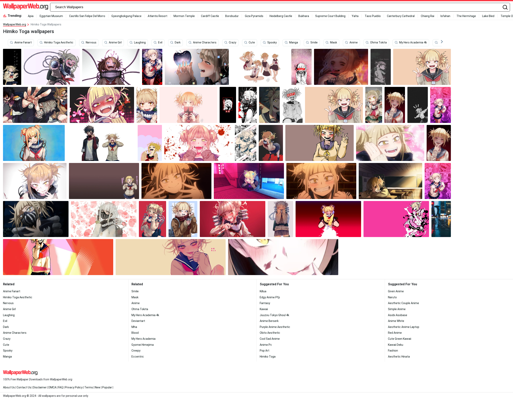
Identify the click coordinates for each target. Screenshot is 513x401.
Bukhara (303, 16)
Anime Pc (266, 344)
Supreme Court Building (330, 16)
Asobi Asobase (397, 315)
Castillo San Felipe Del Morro (87, 16)
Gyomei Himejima (142, 344)
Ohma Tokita (378, 42)
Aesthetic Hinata (399, 356)
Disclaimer (40, 387)
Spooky (272, 42)
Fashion (393, 350)
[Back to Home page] (25, 7)
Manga (293, 42)
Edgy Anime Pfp (270, 297)
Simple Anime (397, 309)
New (97, 387)
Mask (333, 42)
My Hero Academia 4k (413, 42)
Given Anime (396, 291)
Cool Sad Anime (270, 338)
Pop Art (264, 350)
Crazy (232, 42)
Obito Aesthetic (270, 332)
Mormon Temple (184, 16)
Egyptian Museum (51, 16)
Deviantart (138, 321)
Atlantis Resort (157, 16)
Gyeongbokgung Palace (126, 16)
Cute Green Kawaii (399, 338)
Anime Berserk (269, 321)
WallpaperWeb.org (14, 24)
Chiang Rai (427, 16)
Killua (263, 291)
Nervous (91, 42)
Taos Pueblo (373, 16)
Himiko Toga (268, 356)
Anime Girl (115, 42)
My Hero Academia (143, 338)
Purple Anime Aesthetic (275, 327)
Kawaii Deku (395, 344)
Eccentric (137, 356)
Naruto (392, 297)
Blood (135, 332)
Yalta (355, 16)
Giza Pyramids (254, 16)
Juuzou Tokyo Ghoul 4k (274, 315)
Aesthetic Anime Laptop (403, 327)
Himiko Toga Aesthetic (58, 42)
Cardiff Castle (210, 16)
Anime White (396, 321)
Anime (353, 42)
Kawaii (264, 309)
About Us (9, 387)
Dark (178, 42)
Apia (30, 16)
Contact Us (24, 387)
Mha (134, 327)
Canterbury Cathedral (401, 16)
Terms (88, 387)
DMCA (52, 387)
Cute (252, 42)
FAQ (60, 387)
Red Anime (395, 332)
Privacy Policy (74, 387)
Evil (160, 42)
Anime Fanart (23, 42)
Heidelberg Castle (281, 16)
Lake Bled (488, 16)
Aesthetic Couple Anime (403, 303)
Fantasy (265, 303)
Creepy (135, 350)
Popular (107, 387)
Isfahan (445, 16)
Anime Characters (204, 42)
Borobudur (232, 16)
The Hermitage (466, 16)
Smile (314, 42)
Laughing (140, 42)
